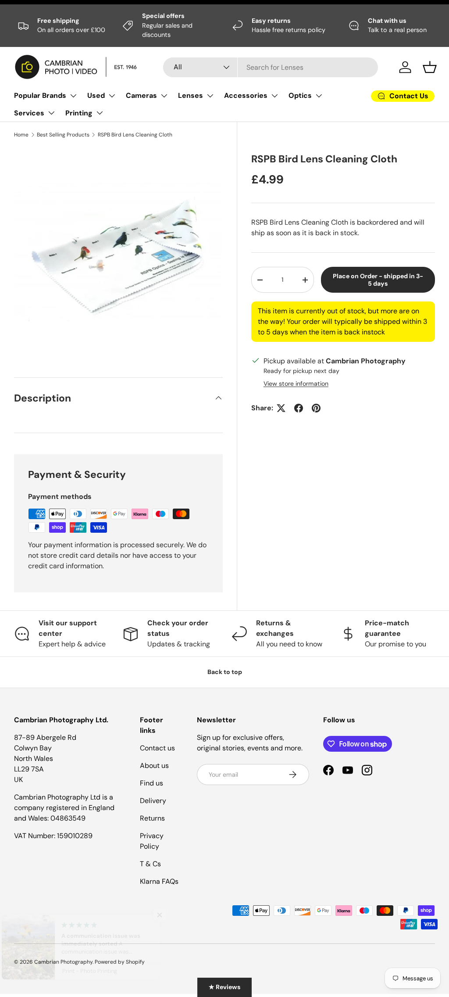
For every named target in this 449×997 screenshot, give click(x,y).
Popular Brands (40, 95)
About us (154, 765)
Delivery (153, 800)
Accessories (245, 95)
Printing (79, 113)
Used (96, 95)
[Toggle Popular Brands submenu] (73, 95)
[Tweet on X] (281, 408)
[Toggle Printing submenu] (99, 113)
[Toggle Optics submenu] (319, 95)
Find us (151, 783)
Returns (152, 818)
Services (29, 113)
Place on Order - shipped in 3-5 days (378, 279)
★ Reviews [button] (224, 987)
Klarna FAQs (159, 881)
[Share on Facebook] (298, 408)
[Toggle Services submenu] (51, 113)
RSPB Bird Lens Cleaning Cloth (135, 134)
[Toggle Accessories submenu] (274, 95)
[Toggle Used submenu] (112, 95)
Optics (300, 95)
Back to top (224, 672)
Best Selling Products (63, 134)
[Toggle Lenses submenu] (210, 95)
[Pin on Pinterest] (316, 408)
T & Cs (150, 863)
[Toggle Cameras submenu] (164, 95)
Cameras (141, 95)
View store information (296, 383)
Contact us (157, 748)
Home (21, 134)
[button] (429, 67)
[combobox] (270, 67)
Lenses (190, 95)
